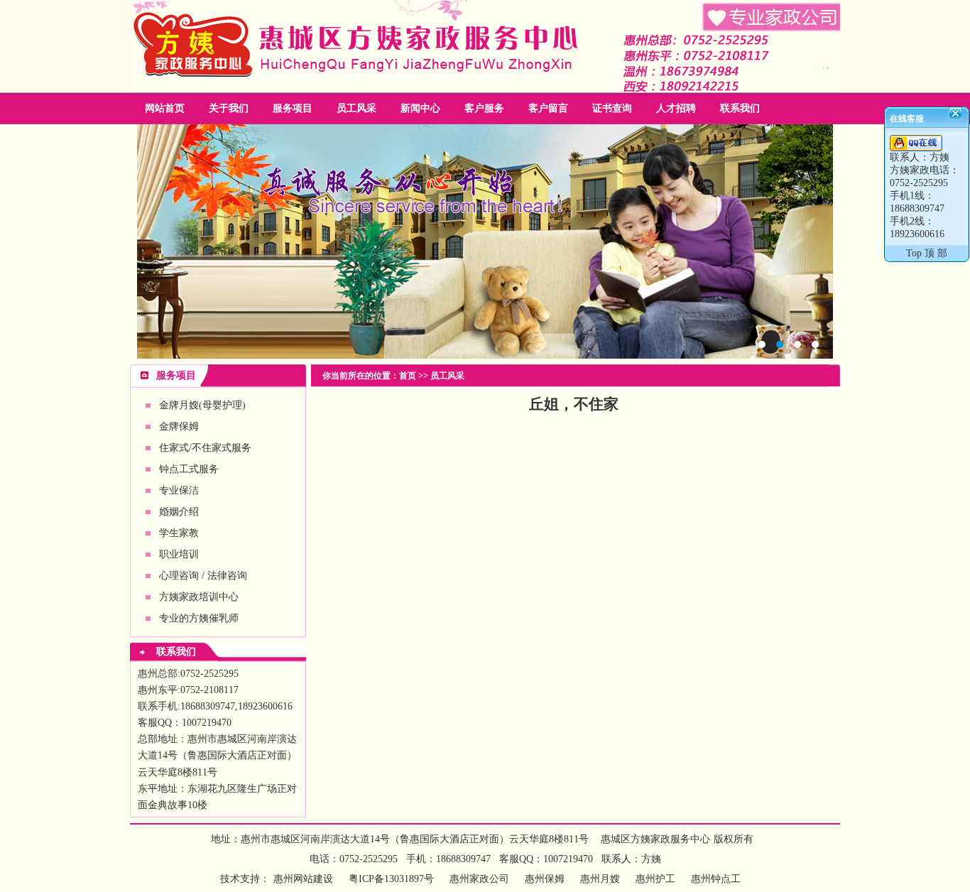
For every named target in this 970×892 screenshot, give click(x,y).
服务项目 (292, 108)
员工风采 (356, 108)
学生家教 (179, 533)
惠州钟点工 (716, 879)
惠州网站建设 (303, 879)
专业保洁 (179, 490)
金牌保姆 (179, 426)
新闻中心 (420, 108)
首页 (407, 376)
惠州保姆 (485, 241)
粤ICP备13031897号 (390, 879)
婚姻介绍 (179, 511)
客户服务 (484, 108)
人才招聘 (676, 108)
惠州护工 (655, 879)
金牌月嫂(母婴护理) (202, 405)
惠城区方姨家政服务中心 (655, 839)
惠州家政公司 (479, 879)
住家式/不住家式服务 (205, 447)
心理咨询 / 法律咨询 (203, 575)
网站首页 (165, 108)
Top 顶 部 (926, 253)
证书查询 (612, 108)
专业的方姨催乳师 (199, 618)
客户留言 (548, 108)
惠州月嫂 (600, 879)
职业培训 (179, 554)
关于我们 (229, 108)
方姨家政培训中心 (199, 597)
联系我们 (740, 108)
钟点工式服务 (189, 469)
